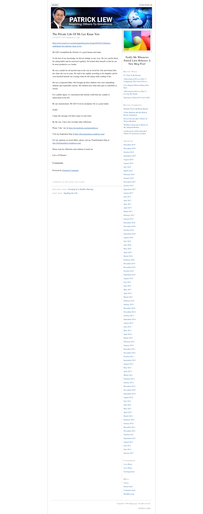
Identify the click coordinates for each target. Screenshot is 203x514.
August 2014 (128, 323)
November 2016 (130, 226)
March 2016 (128, 256)
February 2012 (129, 419)
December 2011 (129, 427)
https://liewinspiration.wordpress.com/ (90, 134)
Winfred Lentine (130, 125)
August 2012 (128, 397)
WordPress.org (129, 494)
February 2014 (129, 341)
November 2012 (130, 390)
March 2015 (128, 297)
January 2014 (129, 345)
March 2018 (128, 170)
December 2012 (129, 386)
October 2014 (129, 315)
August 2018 (128, 163)
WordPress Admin (144, 508)
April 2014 (128, 334)
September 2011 (130, 438)
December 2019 (129, 144)
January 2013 (129, 382)
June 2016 (127, 245)
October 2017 (129, 185)
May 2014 (127, 330)
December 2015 (129, 263)
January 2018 (129, 178)
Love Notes (128, 468)
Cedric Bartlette (129, 112)
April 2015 (128, 293)
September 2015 (130, 274)
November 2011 (130, 431)
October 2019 (129, 152)
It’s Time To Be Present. (132, 75)
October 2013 (129, 356)
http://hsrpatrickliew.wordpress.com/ (66, 143)
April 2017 (128, 207)
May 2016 (127, 248)
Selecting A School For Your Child (137, 97)
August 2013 (128, 364)
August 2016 (128, 237)
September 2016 (130, 233)
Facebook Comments (70, 170)
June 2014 (127, 326)
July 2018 (127, 167)
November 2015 (130, 267)
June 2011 (127, 449)
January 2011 (129, 453)
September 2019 (130, 156)
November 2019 (130, 148)
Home (55, 5)
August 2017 (128, 193)
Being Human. (143, 108)
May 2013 (127, 367)
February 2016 (129, 260)
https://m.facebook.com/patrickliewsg (83, 128)
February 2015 (129, 300)
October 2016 (129, 230)
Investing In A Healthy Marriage (80, 189)
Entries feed (128, 486)
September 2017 (130, 189)
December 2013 (129, 349)
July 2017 (127, 196)
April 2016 (128, 252)
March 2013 (128, 375)
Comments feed (129, 490)
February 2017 (129, 215)
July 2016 (127, 241)
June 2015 (127, 286)
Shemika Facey (129, 108)
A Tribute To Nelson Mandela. (135, 119)
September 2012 (130, 393)
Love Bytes (128, 464)
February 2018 (129, 174)
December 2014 (129, 308)
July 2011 (127, 445)
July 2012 (127, 401)
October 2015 (129, 271)
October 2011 (129, 434)
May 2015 (127, 289)
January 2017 (129, 219)
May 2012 (127, 408)
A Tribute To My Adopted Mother (136, 126)
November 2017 (130, 182)
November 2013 (130, 352)
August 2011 (128, 442)
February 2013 (129, 379)
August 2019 (128, 159)
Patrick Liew (101, 18)
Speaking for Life (70, 193)
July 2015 (127, 282)
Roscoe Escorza (129, 118)
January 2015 (129, 304)
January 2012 (129, 423)
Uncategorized (129, 471)
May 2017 (127, 204)
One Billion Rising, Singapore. (135, 113)
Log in (126, 482)
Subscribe (144, 5)
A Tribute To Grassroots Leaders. (135, 132)
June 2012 (127, 405)
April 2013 (128, 371)
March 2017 (128, 211)
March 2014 (128, 338)
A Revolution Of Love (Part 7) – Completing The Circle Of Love (135, 80)
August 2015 (128, 278)
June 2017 (127, 200)
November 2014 (130, 312)
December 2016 (129, 222)
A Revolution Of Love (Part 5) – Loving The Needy (135, 92)
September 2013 (130, 360)
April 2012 (128, 412)
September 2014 (130, 319)
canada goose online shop (133, 131)
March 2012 (128, 416)
